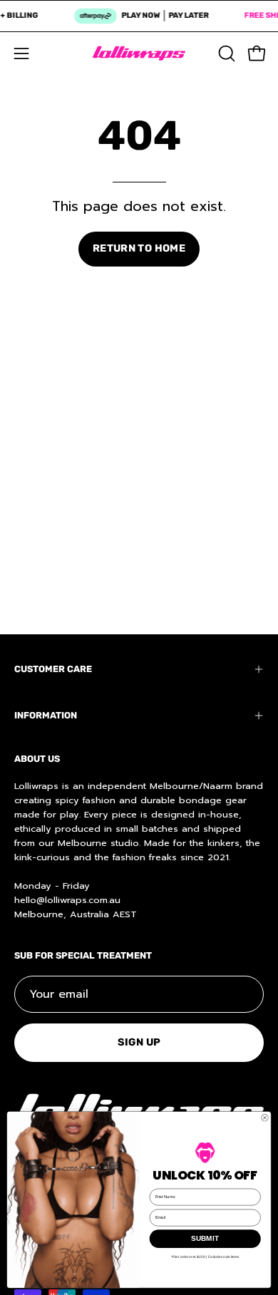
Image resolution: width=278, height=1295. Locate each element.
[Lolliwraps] (139, 53)
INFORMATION (45, 715)
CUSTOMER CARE (53, 669)
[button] (225, 53)
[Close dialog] (264, 1117)
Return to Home (139, 248)
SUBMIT (205, 1238)
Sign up (139, 1042)
